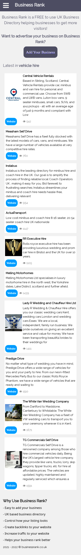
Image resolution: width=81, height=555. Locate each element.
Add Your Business (40, 52)
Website (11, 121)
